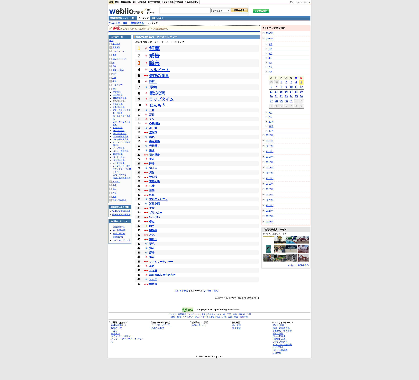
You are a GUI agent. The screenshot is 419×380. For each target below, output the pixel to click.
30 (286, 101)
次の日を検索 (211, 290)
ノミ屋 (153, 270)
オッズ (153, 279)
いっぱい (154, 217)
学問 (114, 74)
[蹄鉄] (268, 252)
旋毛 (152, 248)
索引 (133, 18)
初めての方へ (296, 2)
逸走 (152, 257)
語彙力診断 (118, 237)
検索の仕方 (116, 328)
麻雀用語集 (118, 154)
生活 (114, 81)
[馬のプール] (291, 242)
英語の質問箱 (119, 233)
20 (271, 96)
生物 (114, 185)
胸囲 (152, 150)
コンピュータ (118, 51)
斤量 (152, 110)
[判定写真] (268, 236)
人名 (114, 193)
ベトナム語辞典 (280, 350)
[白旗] (291, 251)
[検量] (280, 251)
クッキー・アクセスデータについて (127, 340)
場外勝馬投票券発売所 (162, 274)
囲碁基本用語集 (120, 98)
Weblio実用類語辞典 (121, 211)
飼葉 (154, 48)
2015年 (269, 162)
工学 (114, 66)
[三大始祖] (303, 261)
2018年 (269, 178)
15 (281, 91)
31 (291, 101)
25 (296, 96)
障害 (154, 63)
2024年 (269, 210)
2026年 (269, 221)
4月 (270, 58)
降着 (152, 163)
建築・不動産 (118, 70)
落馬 (152, 190)
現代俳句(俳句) (119, 175)
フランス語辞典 (280, 342)
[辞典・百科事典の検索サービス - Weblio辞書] (124, 13)
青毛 (152, 159)
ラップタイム (161, 99)
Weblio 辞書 (114, 23)
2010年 (269, 135)
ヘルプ (307, 2)
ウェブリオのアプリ (161, 325)
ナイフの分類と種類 (121, 166)
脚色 (152, 137)
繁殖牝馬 (154, 181)
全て (111, 41)
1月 (270, 44)
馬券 (152, 172)
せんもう (157, 105)
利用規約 (115, 333)
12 (301, 87)
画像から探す (157, 18)
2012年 (269, 146)
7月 (270, 72)
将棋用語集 (118, 95)
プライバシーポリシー (121, 336)
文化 (114, 77)
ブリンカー (155, 212)
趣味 (125, 23)
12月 (271, 131)
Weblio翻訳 (278, 333)
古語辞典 (179, 2)
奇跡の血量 (159, 75)
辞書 (111, 2)
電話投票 (157, 93)
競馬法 (153, 177)
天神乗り (154, 145)
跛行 (153, 81)
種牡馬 (153, 283)
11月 (271, 126)
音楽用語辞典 (119, 107)
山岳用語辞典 (119, 160)
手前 (152, 208)
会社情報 (236, 325)
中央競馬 (154, 141)
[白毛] (303, 252)
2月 (270, 49)
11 (296, 87)
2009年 (269, 38)
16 (286, 91)
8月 (270, 112)
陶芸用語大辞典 (120, 133)
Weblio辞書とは (118, 325)
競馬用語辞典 (137, 23)
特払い (153, 239)
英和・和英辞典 (139, 2)
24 (291, 96)
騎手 (152, 226)
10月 (271, 121)
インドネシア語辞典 (282, 344)
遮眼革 (153, 132)
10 (291, 87)
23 (286, 96)
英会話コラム (119, 227)
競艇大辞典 (118, 104)
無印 (152, 194)
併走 (152, 221)
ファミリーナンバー (161, 261)
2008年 (269, 33)
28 (276, 101)
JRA (152, 234)
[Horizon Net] (268, 260)
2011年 (269, 140)
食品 (114, 189)
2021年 (269, 194)
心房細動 (154, 123)
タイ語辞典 (278, 347)
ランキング (143, 18)
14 (276, 91)
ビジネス (116, 44)
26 (301, 96)
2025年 (269, 216)
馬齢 (152, 266)
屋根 (153, 87)
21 (276, 96)
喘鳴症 (153, 230)
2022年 (269, 200)
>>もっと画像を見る (298, 265)
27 (271, 101)
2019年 (269, 183)
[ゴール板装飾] (280, 242)
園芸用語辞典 (119, 130)
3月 (270, 53)
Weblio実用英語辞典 (121, 214)
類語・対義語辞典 (123, 2)
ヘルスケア (117, 85)
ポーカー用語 (119, 157)
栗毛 (152, 243)
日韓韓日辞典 (167, 2)
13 (271, 91)
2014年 (269, 156)
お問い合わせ (198, 325)
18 (296, 91)
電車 (114, 55)
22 (281, 96)
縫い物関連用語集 (120, 136)
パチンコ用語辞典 (120, 151)
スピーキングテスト (122, 240)
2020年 (269, 189)
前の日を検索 (182, 290)
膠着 (152, 252)
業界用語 (116, 47)
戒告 (154, 56)
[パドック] (280, 260)
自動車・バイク (119, 59)
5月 (270, 62)
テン (152, 119)
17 (291, 91)
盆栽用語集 (118, 128)
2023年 (269, 205)
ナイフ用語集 (119, 163)
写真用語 (117, 92)
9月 (270, 117)
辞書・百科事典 (119, 200)
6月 (270, 67)
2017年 (269, 173)
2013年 (269, 151)
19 (301, 91)
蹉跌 (152, 114)
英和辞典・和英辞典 (282, 331)
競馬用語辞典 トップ (119, 18)
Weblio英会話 (119, 230)
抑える (153, 168)
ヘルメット (159, 69)
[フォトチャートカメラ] (291, 260)
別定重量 (154, 154)
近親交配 (154, 203)
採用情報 (236, 328)
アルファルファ (158, 199)
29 (281, 101)
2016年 (269, 167)
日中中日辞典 (154, 2)
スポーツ (116, 181)
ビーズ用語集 (119, 148)
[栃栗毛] (303, 242)
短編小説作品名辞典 (121, 178)
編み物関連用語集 (120, 139)
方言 (114, 196)
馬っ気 (153, 128)
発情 (152, 185)
